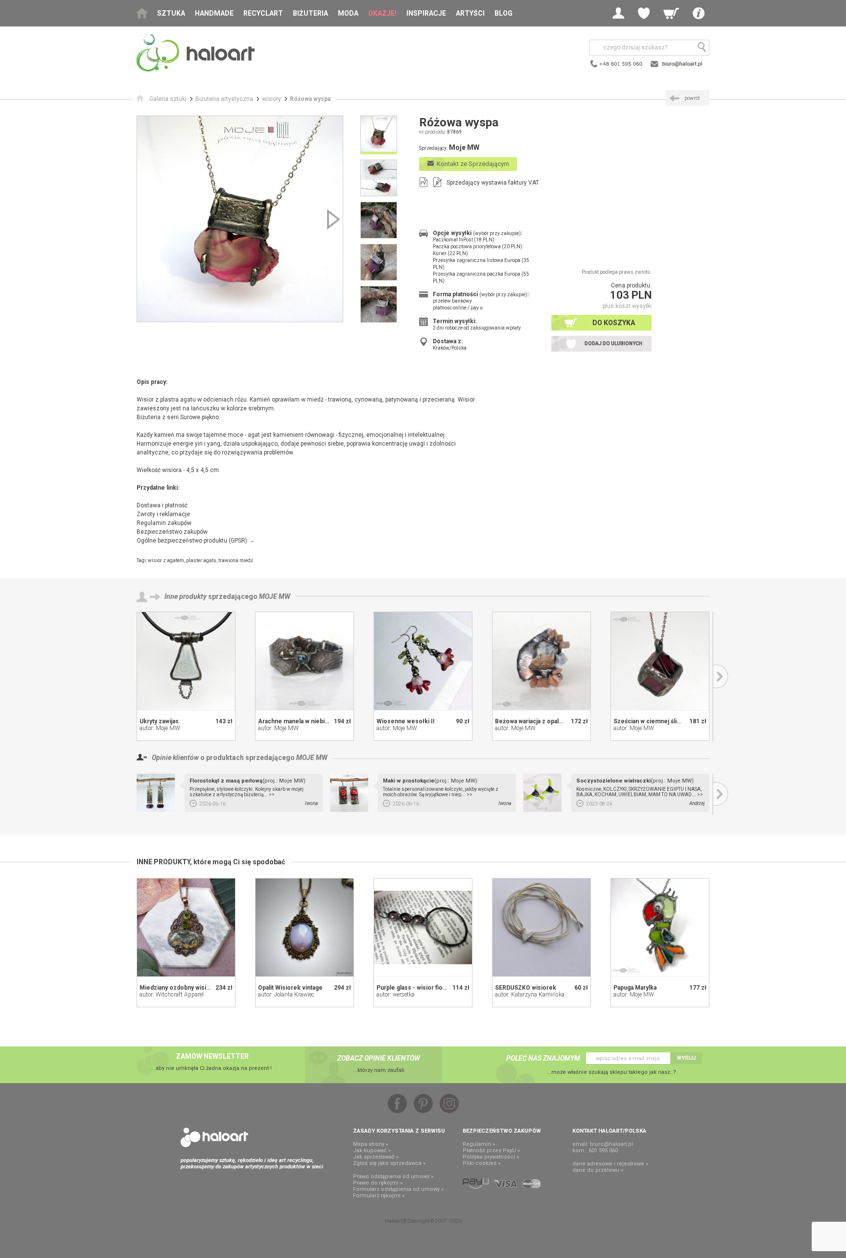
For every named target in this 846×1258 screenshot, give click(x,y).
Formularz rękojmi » (378, 1195)
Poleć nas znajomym (543, 1058)
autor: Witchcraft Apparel (172, 994)
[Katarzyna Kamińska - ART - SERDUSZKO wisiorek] (541, 927)
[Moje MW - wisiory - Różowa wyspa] (240, 219)
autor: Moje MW (160, 728)
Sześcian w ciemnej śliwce (650, 721)
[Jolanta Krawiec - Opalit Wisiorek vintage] (304, 927)
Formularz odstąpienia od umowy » (398, 1189)
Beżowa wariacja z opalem (531, 721)
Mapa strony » (370, 1144)
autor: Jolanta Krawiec (286, 994)
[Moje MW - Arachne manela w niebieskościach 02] (304, 661)
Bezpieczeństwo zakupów (172, 531)
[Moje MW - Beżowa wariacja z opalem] (541, 661)
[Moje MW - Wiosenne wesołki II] (423, 661)
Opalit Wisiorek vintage (290, 987)
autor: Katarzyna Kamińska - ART (537, 994)
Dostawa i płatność (162, 505)
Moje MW (274, 596)
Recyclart (263, 13)
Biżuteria (310, 13)
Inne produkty (185, 596)
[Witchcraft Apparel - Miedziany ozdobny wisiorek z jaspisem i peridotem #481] (186, 927)
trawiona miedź (235, 560)
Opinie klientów (175, 757)
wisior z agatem (166, 560)
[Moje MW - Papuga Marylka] (660, 927)
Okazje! (382, 13)
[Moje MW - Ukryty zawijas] (186, 661)
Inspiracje (426, 13)
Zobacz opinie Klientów (378, 1058)
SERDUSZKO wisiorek (525, 987)
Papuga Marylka (635, 987)
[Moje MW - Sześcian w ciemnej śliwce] (660, 661)
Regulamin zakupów (164, 523)
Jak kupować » (372, 1150)
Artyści (470, 13)
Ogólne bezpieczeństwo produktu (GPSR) (192, 540)
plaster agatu (201, 560)
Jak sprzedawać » (376, 1157)
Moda (348, 13)
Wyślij (686, 1058)
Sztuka (171, 13)
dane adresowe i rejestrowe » (610, 1164)
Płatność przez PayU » (491, 1150)
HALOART (214, 1137)
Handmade (214, 13)
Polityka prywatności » (491, 1157)
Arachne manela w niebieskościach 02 (311, 721)
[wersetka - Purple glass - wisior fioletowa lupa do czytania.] (423, 927)
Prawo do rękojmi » (377, 1183)
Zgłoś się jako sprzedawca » (389, 1163)
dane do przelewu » (597, 1170)
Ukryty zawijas (159, 721)
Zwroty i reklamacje (163, 514)
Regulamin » (479, 1144)
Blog (503, 13)
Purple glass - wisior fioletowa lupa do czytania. (442, 987)
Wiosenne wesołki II (405, 721)
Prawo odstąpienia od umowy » (393, 1176)
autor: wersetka (395, 994)
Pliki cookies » (481, 1163)
